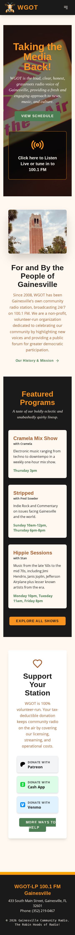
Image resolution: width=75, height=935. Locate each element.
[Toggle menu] (66, 7)
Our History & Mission (35, 360)
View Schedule (37, 116)
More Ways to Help (41, 825)
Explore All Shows (37, 621)
